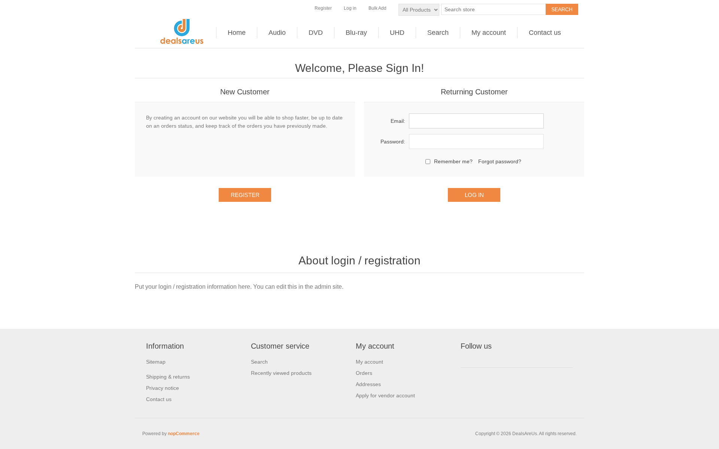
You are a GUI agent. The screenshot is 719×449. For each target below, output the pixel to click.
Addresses (368, 384)
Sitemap (156, 362)
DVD (316, 32)
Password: (392, 142)
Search (438, 32)
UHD (397, 32)
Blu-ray (356, 32)
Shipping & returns (168, 377)
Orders (364, 373)
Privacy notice (162, 388)
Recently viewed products (281, 373)
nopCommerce (184, 433)
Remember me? (453, 161)
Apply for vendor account (385, 395)
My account (488, 32)
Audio (277, 32)
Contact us (545, 32)
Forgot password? (499, 161)
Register (323, 8)
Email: (398, 121)
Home (237, 32)
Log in (350, 8)
